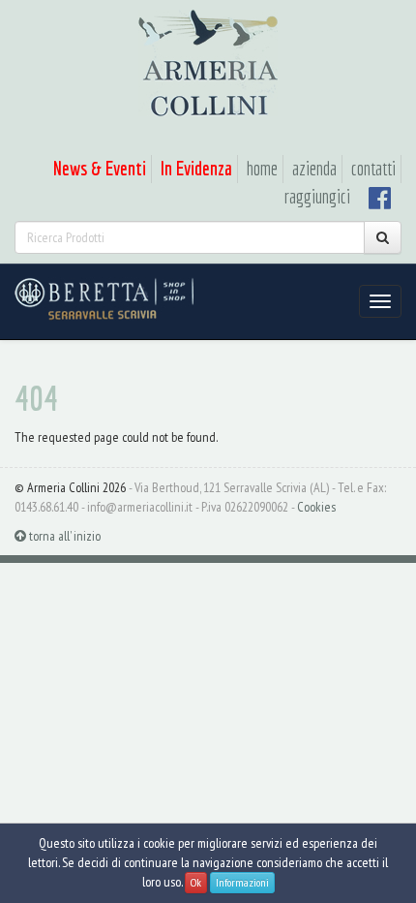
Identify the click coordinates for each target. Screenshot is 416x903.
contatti (373, 168)
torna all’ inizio (63, 536)
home (262, 168)
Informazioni (242, 882)
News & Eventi (99, 168)
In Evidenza (196, 168)
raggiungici (317, 196)
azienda (314, 168)
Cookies (316, 506)
